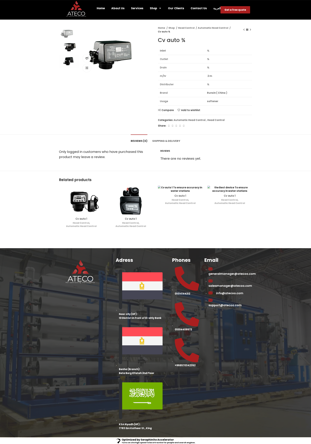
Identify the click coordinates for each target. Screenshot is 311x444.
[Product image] (81, 200)
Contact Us (199, 8)
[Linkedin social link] (180, 126)
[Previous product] (244, 29)
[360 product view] (87, 58)
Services (137, 8)
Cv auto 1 (81, 218)
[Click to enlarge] (87, 68)
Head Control (186, 28)
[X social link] (172, 126)
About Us (118, 8)
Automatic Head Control (213, 28)
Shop (153, 8)
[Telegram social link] (184, 126)
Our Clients (176, 8)
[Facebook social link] (169, 126)
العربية (217, 8)
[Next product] (250, 29)
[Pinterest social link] (176, 126)
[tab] (139, 139)
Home (101, 8)
